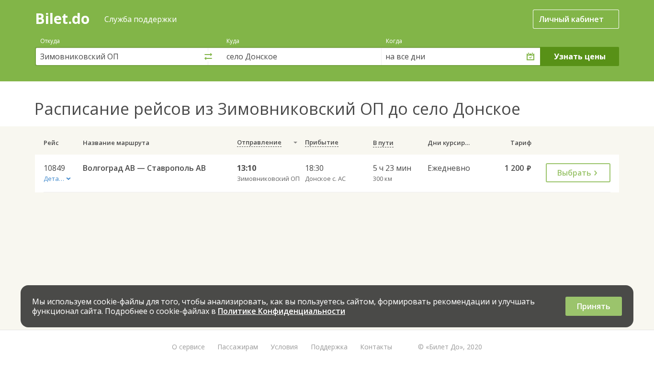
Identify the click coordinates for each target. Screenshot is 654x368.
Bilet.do (62, 18)
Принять (593, 306)
